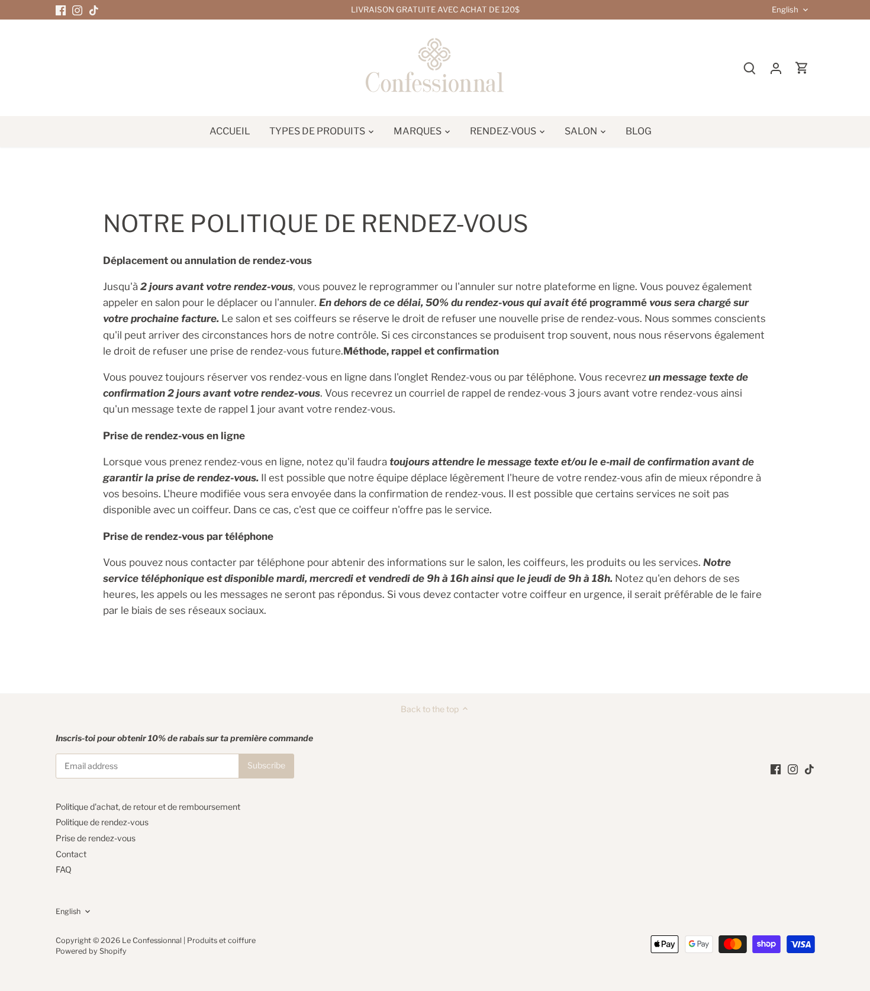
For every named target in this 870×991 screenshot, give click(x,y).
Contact (71, 854)
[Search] (750, 68)
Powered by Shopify (91, 951)
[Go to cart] (802, 68)
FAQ (64, 869)
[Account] (776, 68)
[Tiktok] (94, 10)
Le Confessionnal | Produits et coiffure (189, 940)
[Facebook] (61, 10)
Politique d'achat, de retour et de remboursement (148, 807)
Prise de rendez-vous (96, 838)
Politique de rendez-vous (102, 822)
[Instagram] (77, 10)
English (785, 9)
